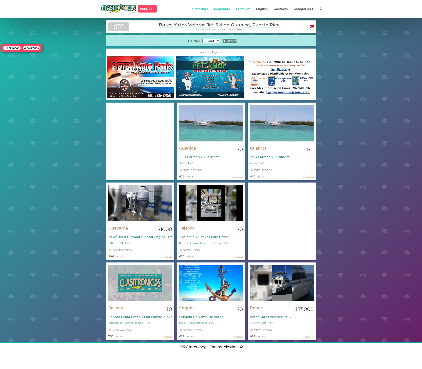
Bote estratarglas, (188, 243)
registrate (222, 9)
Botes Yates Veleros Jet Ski (190, 24)
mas (190, 163)
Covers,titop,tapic (134, 322)
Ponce (256, 307)
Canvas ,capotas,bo (210, 243)
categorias (302, 9)
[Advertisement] (140, 141)
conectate (200, 9)
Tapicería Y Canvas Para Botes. (204, 237)
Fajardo (187, 228)
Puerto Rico (266, 24)
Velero (182, 163)
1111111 (111, 243)
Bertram (254, 322)
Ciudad (194, 41)
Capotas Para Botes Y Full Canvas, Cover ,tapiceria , (140, 317)
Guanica (240, 24)
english (262, 9)
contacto (281, 9)
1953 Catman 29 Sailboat (199, 157)
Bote (263, 322)
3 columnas (12, 48)
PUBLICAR (147, 9)
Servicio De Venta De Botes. (201, 317)
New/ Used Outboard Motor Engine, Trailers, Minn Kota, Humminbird (140, 237)
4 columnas (31, 48)
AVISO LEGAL (118, 27)
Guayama (118, 228)
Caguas (187, 307)
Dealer (182, 322)
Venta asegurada (198, 322)
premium (243, 9)
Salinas (115, 307)
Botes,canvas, (115, 322)
